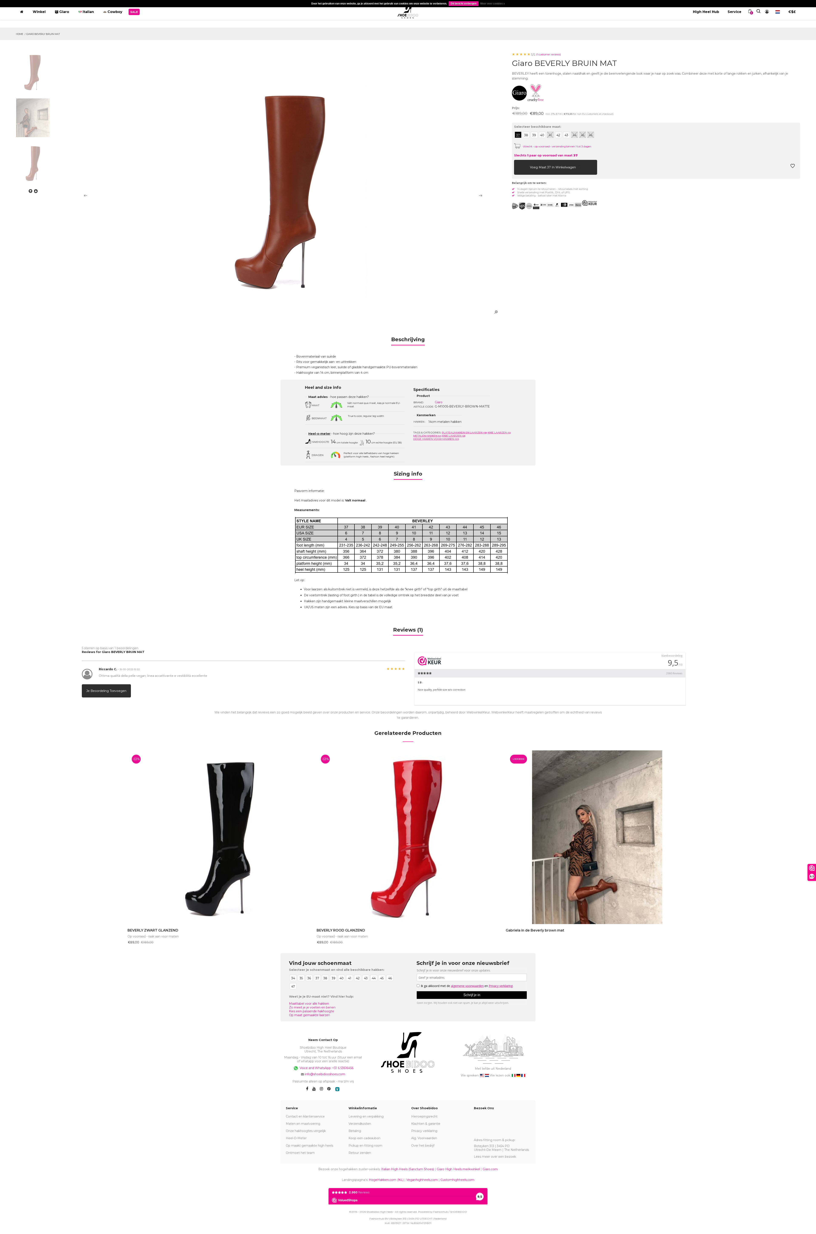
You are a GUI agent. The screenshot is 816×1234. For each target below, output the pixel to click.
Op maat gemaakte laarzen (309, 1015)
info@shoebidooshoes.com (325, 1074)
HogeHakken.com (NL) (386, 1180)
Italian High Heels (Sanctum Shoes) (407, 1169)
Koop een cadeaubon (364, 1138)
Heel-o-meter (319, 434)
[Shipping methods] (525, 206)
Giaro (438, 402)
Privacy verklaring (424, 1131)
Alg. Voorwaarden (424, 1138)
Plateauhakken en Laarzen (464, 432)
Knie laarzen (499, 432)
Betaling (354, 1131)
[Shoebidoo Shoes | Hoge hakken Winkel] (408, 11)
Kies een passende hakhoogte (311, 1011)
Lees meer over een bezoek (495, 1157)
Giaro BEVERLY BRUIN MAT (43, 34)
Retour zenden (359, 1153)
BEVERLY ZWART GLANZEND (153, 930)
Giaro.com (490, 1169)
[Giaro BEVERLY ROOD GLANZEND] (408, 837)
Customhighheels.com (457, 1180)
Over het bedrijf (422, 1145)
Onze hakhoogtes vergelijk (306, 1131)
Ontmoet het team (300, 1153)
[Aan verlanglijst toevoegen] (792, 167)
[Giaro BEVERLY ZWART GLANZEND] (219, 837)
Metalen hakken (427, 435)
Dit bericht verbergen (463, 3)
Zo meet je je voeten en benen (312, 1007)
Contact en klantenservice (305, 1116)
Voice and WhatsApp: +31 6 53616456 (326, 1068)
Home (19, 34)
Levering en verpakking (366, 1116)
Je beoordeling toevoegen (106, 691)
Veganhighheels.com (422, 1180)
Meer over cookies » (492, 3)
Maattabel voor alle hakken (309, 1003)
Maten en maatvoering (303, 1124)
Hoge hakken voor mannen (436, 438)
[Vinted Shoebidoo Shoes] (337, 1089)
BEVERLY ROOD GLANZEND (341, 930)
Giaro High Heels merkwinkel (458, 1169)
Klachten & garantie (425, 1124)
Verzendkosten (359, 1124)
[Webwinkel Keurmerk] (589, 203)
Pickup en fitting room (365, 1145)
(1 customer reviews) (548, 54)
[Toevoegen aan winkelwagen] (518, 167)
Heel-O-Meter (296, 1138)
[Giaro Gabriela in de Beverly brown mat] (597, 837)
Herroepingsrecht (424, 1116)
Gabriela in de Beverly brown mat (535, 930)
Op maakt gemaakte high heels (309, 1145)
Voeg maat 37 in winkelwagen (553, 167)
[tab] (408, 341)
